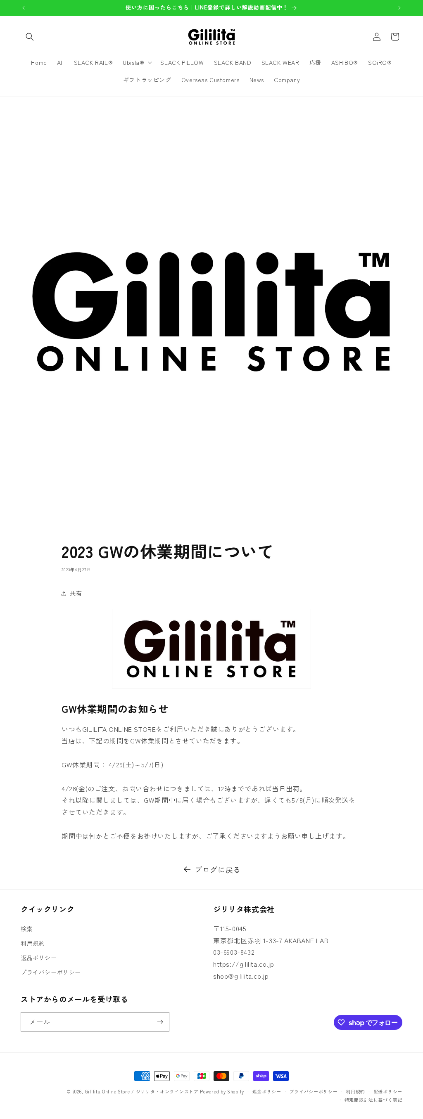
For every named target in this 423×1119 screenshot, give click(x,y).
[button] (30, 37)
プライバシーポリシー (51, 972)
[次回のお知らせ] (399, 8)
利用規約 (33, 943)
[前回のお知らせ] (23, 8)
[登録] (160, 1021)
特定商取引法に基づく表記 (373, 1099)
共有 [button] (76, 593)
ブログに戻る (218, 869)
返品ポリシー (39, 957)
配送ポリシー (387, 1091)
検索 (27, 929)
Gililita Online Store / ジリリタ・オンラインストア (142, 1091)
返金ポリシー (266, 1091)
